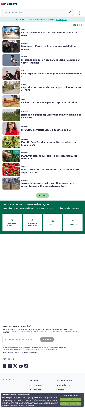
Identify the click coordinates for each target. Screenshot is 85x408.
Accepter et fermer (70, 400)
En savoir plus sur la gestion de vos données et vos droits (19, 352)
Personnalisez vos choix (71, 404)
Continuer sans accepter (70, 395)
